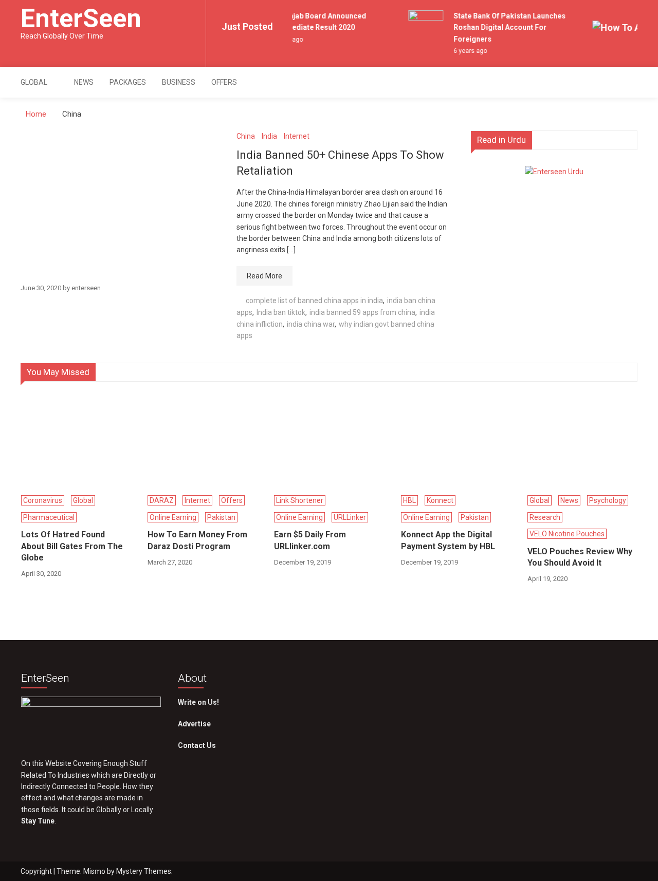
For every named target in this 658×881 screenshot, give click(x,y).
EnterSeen (81, 18)
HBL (409, 500)
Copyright (37, 871)
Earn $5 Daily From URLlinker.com (310, 540)
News (84, 82)
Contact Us (197, 745)
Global (34, 82)
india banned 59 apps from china (362, 312)
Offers (224, 82)
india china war (311, 324)
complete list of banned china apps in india (314, 300)
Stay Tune (37, 821)
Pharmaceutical (49, 517)
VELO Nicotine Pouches (567, 534)
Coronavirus (42, 500)
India (269, 136)
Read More (264, 276)
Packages (127, 82)
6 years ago (467, 50)
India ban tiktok (281, 312)
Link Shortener (299, 500)
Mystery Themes (143, 871)
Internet (296, 136)
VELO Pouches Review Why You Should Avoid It (579, 557)
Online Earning (173, 517)
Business (178, 82)
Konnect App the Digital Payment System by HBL (448, 540)
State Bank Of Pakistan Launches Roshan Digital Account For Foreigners (506, 27)
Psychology (607, 500)
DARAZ (162, 500)
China (245, 136)
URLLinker (350, 517)
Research (544, 517)
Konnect (440, 500)
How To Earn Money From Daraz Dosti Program (197, 540)
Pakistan (221, 517)
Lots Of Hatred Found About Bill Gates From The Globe (72, 546)
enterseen (86, 288)
